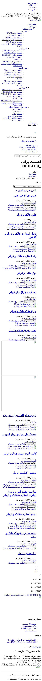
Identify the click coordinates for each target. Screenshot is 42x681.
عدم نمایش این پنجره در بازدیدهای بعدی (23, 679)
